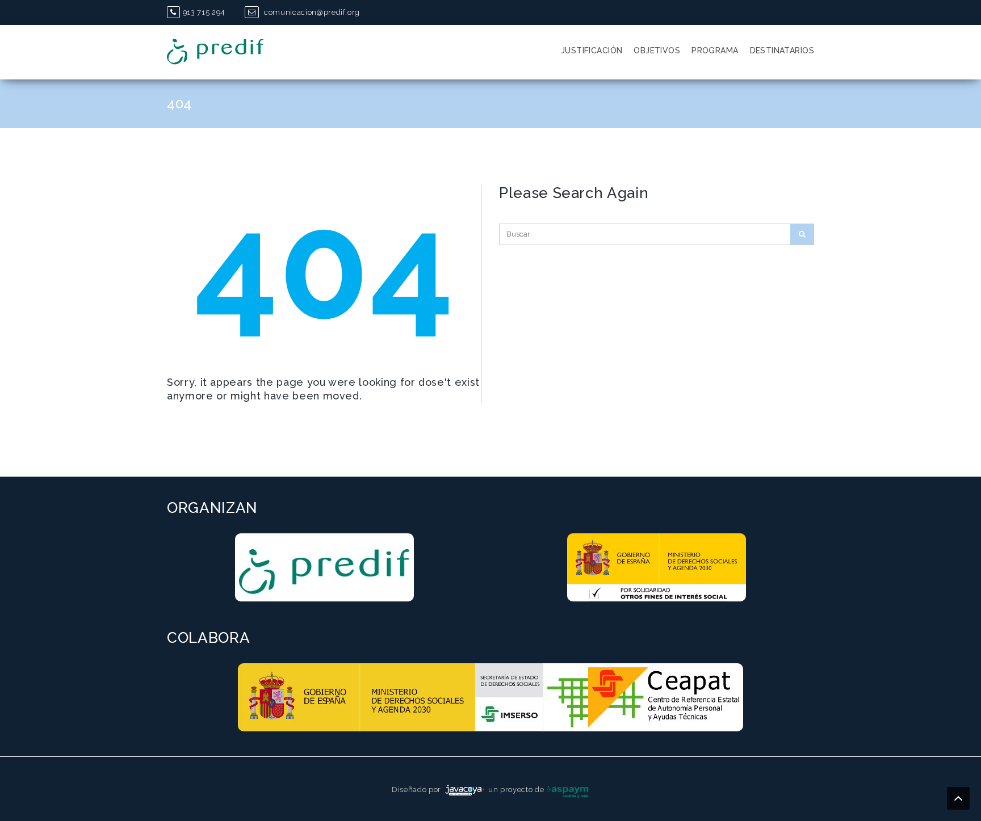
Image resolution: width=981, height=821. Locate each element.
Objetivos (657, 50)
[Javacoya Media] (465, 789)
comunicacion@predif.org (311, 12)
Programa (714, 50)
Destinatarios (782, 50)
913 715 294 (204, 12)
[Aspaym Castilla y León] (567, 789)
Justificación (591, 50)
